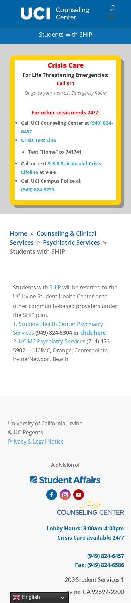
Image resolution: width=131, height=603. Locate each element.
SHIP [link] (55, 287)
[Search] (112, 8)
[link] (55, 13)
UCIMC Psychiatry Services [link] (52, 341)
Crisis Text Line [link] (38, 140)
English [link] (30, 597)
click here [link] (93, 332)
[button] (111, 16)
